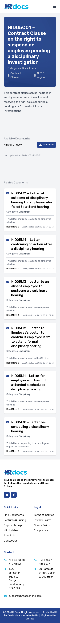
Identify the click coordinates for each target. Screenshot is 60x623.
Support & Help (13, 525)
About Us (9, 535)
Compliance (41, 530)
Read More (11, 226)
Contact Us (10, 540)
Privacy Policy (42, 520)
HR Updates (11, 530)
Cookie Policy (42, 525)
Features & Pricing (15, 520)
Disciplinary (29, 68)
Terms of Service (44, 514)
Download (49, 144)
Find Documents (14, 514)
